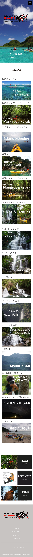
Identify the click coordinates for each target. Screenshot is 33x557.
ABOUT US (16, 528)
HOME (12, 57)
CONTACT (16, 538)
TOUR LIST (16, 532)
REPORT (16, 535)
